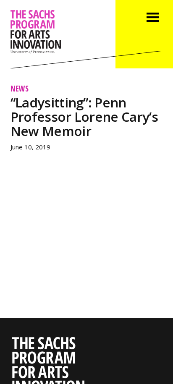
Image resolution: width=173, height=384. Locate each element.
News (19, 88)
